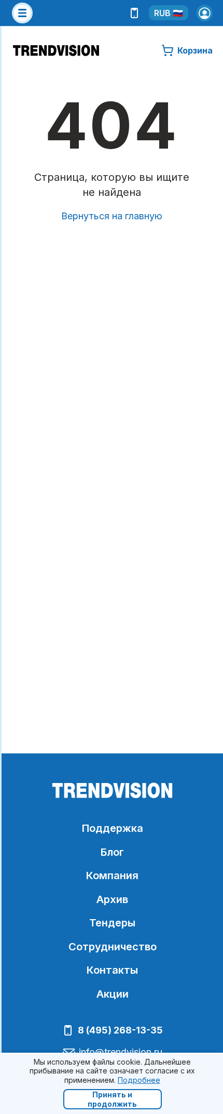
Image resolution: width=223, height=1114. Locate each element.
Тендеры (112, 923)
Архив (112, 899)
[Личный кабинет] (205, 13)
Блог (112, 852)
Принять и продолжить (112, 1099)
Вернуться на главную (111, 215)
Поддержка (112, 828)
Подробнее (139, 1080)
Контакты (112, 970)
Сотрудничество (112, 946)
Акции (112, 994)
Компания (112, 875)
